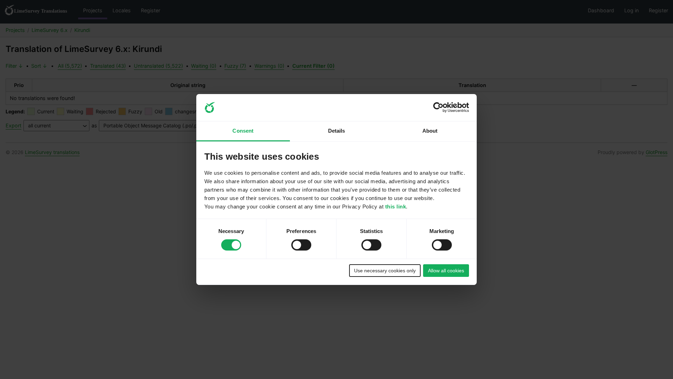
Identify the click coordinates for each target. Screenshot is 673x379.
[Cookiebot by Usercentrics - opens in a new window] (438, 107)
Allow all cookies (446, 270)
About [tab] (430, 131)
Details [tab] (336, 131)
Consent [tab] (242, 131)
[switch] (301, 245)
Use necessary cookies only (385, 270)
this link (395, 207)
